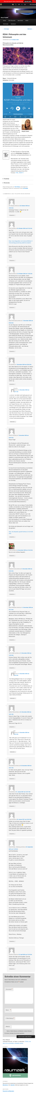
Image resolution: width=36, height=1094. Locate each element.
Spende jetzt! (28, 1)
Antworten (12, 215)
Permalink (25, 188)
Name (8, 1010)
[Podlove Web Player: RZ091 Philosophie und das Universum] (18, 100)
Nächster (30, 29)
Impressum (13, 24)
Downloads (5, 24)
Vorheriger (6, 29)
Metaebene (5, 1085)
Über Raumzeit (11, 20)
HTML (16, 172)
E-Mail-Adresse (10, 1018)
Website (8, 1026)
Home (4, 20)
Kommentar (9, 989)
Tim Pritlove (17, 187)
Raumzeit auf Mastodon (8, 1091)
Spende (12, 1085)
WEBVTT (21, 172)
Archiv (26, 20)
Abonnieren (20, 20)
